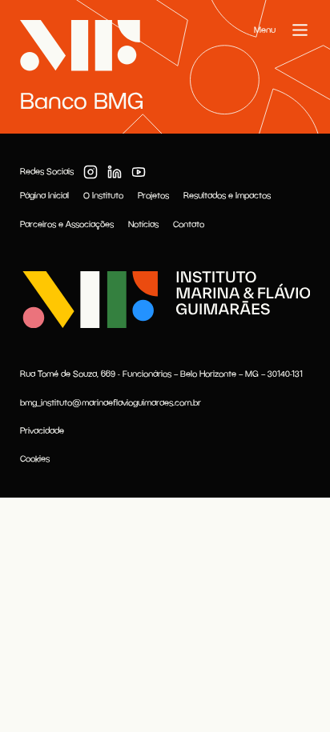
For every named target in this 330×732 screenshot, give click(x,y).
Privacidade (42, 430)
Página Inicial (44, 195)
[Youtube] (138, 172)
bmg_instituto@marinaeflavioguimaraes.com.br (110, 402)
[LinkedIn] (114, 172)
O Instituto (103, 195)
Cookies (35, 458)
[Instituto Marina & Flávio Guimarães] (165, 299)
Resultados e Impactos (227, 195)
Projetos (153, 195)
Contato (188, 224)
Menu (265, 29)
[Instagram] (90, 172)
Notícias (143, 224)
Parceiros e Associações (67, 224)
